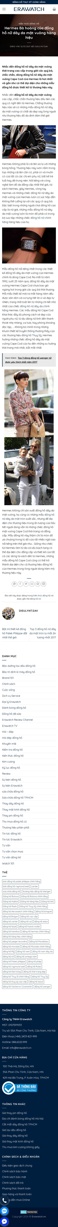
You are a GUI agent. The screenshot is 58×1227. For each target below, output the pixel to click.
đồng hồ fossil (9, 926)
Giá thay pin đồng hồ (14, 1113)
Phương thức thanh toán (16, 1188)
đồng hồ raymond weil (13, 966)
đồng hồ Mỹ (8, 951)
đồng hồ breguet (44, 911)
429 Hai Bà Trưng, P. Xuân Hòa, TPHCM (25, 1077)
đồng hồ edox (41, 921)
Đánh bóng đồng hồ (14, 707)
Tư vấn (6, 845)
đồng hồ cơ (26, 921)
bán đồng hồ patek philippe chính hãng (21, 881)
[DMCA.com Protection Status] (29, 1211)
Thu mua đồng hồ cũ (14, 821)
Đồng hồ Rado (10, 906)
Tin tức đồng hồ (11, 833)
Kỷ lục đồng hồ (11, 767)
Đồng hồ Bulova (10, 896)
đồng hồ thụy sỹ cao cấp (15, 981)
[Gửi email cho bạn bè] (32, 584)
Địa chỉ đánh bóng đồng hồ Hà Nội (22, 1118)
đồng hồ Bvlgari (10, 916)
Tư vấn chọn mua (12, 851)
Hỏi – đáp (8, 731)
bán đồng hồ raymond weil (16, 886)
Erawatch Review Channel (17, 719)
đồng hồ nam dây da (43, 951)
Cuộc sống (8, 689)
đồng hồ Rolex (34, 966)
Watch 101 (8, 863)
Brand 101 (8, 678)
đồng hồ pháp (34, 961)
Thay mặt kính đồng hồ (16, 809)
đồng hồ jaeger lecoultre (15, 941)
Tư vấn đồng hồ (11, 857)
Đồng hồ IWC (48, 901)
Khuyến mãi (9, 743)
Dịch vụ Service (11, 695)
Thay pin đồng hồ (12, 815)
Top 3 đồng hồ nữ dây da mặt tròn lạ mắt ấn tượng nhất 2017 (42, 633)
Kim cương (8, 761)
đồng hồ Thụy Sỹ (31, 335)
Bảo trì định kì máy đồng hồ (18, 672)
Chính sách (8, 684)
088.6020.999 (19, 1042)
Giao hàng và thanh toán (17, 1194)
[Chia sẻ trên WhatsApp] (14, 584)
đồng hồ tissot (36, 981)
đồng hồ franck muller (29, 926)
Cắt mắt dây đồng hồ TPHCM (19, 1124)
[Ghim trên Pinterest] (37, 584)
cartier (35, 886)
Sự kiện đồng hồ (11, 779)
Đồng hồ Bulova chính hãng (34, 896)
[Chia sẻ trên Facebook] (20, 584)
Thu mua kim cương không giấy (20, 1147)
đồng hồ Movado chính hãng (36, 946)
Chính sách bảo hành (14, 1171)
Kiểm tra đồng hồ (12, 749)
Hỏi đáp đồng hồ (12, 737)
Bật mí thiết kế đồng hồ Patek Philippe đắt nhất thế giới (14, 633)
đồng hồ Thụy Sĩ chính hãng (16, 976)
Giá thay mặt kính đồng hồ (18, 1141)
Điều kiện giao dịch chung (17, 1165)
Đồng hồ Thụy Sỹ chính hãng (33, 906)
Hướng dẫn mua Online (16, 1199)
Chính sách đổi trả (12, 1182)
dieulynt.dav (41, 46)
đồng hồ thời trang (12, 971)
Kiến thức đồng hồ (29, 24)
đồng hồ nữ (35, 598)
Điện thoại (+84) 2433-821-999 (19, 1036)
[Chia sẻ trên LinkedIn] (43, 584)
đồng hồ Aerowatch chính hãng (18, 911)
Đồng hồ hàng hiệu (30, 901)
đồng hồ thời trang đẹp (34, 971)
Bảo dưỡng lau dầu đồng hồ (18, 666)
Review (6, 773)
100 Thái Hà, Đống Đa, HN (18, 1066)
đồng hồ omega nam (26, 956)
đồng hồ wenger (42, 986)
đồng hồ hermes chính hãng (36, 931)
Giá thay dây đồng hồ (15, 1135)
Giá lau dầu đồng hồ (14, 1130)
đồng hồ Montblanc (39, 941)
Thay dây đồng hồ (13, 803)
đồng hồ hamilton (11, 931)
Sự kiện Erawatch (12, 785)
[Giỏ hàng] (54, 9)
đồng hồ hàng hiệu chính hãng (17, 936)
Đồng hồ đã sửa (11, 713)
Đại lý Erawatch (11, 701)
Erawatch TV (9, 725)
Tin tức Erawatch (12, 839)
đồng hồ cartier (10, 921)
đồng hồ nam (23, 951)
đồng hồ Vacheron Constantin (17, 986)
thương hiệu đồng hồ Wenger (37, 891)
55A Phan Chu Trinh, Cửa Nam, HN (23, 1072)
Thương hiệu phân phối (15, 827)
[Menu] (4, 9)
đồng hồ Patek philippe (14, 961)
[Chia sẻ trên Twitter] (26, 584)
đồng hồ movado (11, 946)
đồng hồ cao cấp (29, 916)
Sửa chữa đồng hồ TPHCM (17, 797)
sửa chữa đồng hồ (12, 791)
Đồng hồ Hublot (10, 901)
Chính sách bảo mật (14, 1177)
